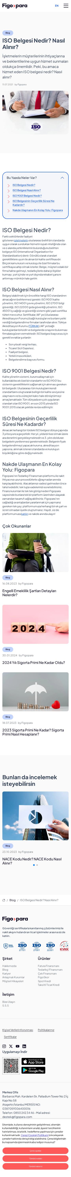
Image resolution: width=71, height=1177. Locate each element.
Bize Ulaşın (8, 1001)
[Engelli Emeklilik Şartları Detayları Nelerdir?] (35, 552)
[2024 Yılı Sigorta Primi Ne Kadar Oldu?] (35, 624)
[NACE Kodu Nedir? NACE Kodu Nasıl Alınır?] (35, 815)
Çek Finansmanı (47, 973)
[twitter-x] (11, 1046)
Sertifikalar (10, 1036)
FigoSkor (43, 977)
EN (57, 5)
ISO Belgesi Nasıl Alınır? (27, 190)
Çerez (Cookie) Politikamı (35, 1135)
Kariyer (6, 973)
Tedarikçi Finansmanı (50, 969)
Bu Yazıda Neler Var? (22, 178)
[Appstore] (33, 1061)
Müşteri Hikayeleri (12, 981)
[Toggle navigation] (66, 6)
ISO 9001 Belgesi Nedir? (27, 195)
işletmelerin (21, 240)
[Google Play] (33, 1070)
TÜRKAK (34, 326)
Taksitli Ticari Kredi (49, 984)
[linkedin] (24, 1046)
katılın (24, 513)
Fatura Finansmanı (48, 965)
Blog (8, 33)
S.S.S (5, 1005)
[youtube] (17, 1046)
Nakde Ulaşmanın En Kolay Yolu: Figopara (38, 210)
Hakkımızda (9, 965)
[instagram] (4, 1046)
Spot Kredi (44, 981)
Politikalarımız (46, 1029)
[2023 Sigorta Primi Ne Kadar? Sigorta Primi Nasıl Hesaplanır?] (35, 691)
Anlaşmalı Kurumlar (13, 977)
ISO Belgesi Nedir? (24, 185)
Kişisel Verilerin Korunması (17, 1029)
